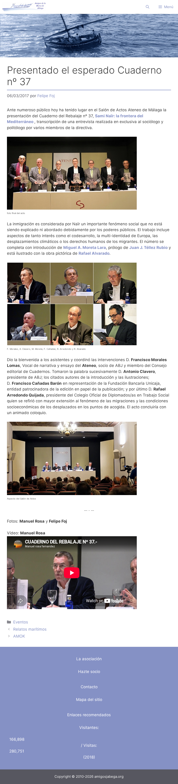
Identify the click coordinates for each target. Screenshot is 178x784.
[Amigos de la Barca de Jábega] (24, 7)
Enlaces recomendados (89, 715)
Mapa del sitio (89, 699)
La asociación (89, 659)
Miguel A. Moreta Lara (84, 247)
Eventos (20, 622)
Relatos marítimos (30, 629)
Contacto (89, 687)
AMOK (19, 636)
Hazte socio (89, 671)
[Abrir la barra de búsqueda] (147, 7)
